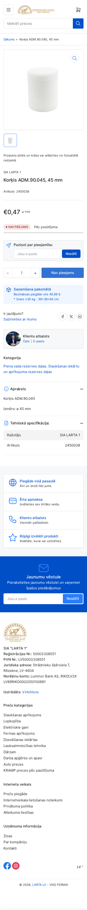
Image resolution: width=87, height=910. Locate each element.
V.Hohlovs (30, 692)
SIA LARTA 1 (12, 172)
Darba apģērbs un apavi (22, 758)
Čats (26, 341)
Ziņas (7, 836)
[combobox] (43, 23)
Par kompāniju (15, 842)
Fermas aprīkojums (19, 733)
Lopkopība (12, 721)
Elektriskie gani (16, 727)
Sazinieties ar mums (20, 319)
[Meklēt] (78, 23)
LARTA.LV (39, 885)
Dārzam (9, 752)
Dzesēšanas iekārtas (20, 739)
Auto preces (13, 764)
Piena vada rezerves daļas (24, 366)
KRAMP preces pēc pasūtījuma (28, 770)
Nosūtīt (71, 254)
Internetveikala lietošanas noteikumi (33, 800)
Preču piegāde (15, 794)
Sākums (9, 39)
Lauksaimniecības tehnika (24, 745)
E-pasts (38, 341)
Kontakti (10, 848)
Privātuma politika (18, 806)
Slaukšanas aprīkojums (22, 715)
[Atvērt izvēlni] (8, 10)
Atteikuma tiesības (18, 812)
